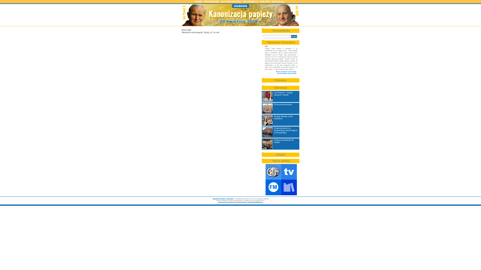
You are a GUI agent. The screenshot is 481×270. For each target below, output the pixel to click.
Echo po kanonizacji (283, 104)
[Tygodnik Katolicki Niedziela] (273, 172)
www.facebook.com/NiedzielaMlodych (249, 202)
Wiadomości (211, 1)
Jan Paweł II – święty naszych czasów (283, 94)
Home (198, 1)
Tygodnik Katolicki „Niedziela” (223, 199)
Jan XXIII (265, 1)
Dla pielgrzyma (231, 1)
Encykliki (278, 1)
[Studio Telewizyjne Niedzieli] (289, 172)
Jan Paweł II (250, 1)
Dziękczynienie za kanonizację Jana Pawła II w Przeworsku (285, 130)
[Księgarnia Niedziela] (289, 187)
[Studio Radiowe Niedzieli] (273, 187)
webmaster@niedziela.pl (226, 202)
